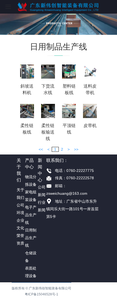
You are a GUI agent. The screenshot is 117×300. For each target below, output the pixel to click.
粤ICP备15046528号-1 (41, 294)
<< (41, 149)
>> (76, 149)
